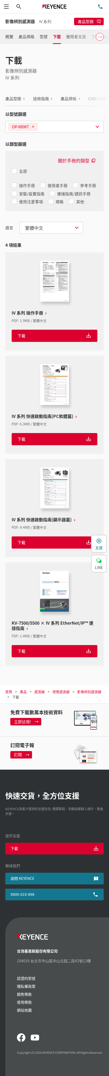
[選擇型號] (54, 127)
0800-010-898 (22, 894)
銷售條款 (24, 994)
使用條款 (24, 1002)
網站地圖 (24, 1010)
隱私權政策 (26, 986)
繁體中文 (34, 227)
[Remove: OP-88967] (33, 127)
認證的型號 (26, 978)
